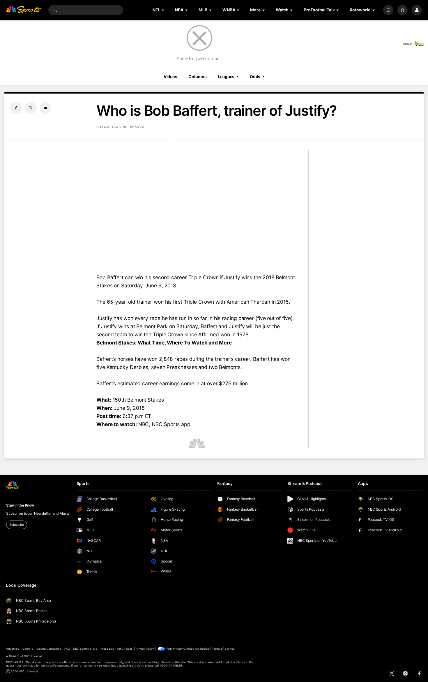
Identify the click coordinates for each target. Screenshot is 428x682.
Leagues (226, 76)
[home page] (23, 10)
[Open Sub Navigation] (163, 10)
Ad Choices (124, 648)
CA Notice (202, 648)
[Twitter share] (31, 108)
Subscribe (17, 525)
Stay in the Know (20, 505)
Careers (27, 648)
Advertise (12, 648)
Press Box (107, 648)
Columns (197, 76)
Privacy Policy (145, 648)
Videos (170, 76)
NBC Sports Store (85, 648)
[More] (388, 10)
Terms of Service (223, 648)
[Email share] (45, 108)
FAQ (67, 648)
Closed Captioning (48, 648)
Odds (255, 76)
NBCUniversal (33, 656)
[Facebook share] (16, 108)
